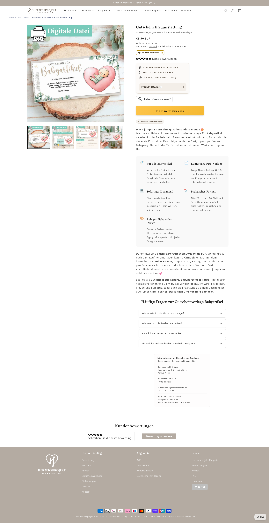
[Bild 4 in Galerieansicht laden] (111, 137)
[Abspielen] (140, 99)
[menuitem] (71, 10)
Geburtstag (88, 460)
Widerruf (200, 486)
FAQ (194, 476)
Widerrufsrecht (145, 470)
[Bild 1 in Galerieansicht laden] (38, 137)
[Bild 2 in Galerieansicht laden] (63, 137)
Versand (153, 46)
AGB (139, 460)
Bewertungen (199, 465)
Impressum (143, 465)
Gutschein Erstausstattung (58, 17)
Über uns (87, 486)
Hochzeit (86, 465)
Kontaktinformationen (186, 516)
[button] (226, 10)
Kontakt (86, 491)
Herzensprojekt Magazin (205, 460)
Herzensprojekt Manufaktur (92, 516)
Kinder (85, 470)
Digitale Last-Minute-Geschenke (24, 17)
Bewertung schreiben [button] (159, 436)
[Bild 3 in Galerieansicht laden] (87, 137)
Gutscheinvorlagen (92, 476)
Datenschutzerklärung (149, 476)
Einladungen (89, 481)
